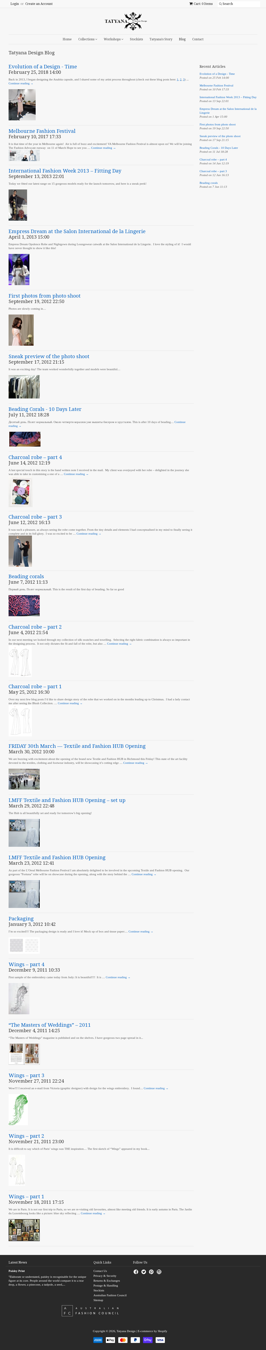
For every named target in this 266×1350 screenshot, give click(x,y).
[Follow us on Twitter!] (144, 1273)
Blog (182, 39)
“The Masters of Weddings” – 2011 (50, 1025)
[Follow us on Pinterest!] (152, 1273)
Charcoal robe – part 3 (35, 517)
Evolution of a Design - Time (43, 67)
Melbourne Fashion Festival (42, 131)
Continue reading (135, 762)
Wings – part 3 (26, 1075)
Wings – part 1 (26, 1196)
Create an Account (39, 4)
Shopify (162, 1331)
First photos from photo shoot (45, 296)
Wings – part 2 (26, 1136)
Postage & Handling (105, 1285)
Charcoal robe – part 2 (35, 627)
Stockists (136, 39)
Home (67, 39)
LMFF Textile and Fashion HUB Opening (57, 857)
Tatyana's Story (161, 39)
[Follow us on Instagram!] (160, 1273)
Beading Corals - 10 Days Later (45, 409)
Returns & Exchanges (106, 1280)
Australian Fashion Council (110, 1295)
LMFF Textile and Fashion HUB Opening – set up (67, 800)
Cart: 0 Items (203, 4)
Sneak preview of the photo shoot (49, 356)
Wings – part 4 (26, 964)
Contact (197, 39)
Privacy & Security (104, 1275)
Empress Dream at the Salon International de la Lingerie (77, 231)
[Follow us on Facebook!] (136, 1273)
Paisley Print (17, 1270)
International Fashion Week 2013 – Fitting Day (65, 171)
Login (15, 4)
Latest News (18, 1262)
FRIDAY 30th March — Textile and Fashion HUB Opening (77, 746)
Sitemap (98, 1300)
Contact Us (100, 1270)
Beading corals (26, 576)
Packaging (21, 919)
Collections (86, 39)
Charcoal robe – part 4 (35, 457)
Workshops (112, 39)
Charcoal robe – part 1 (35, 686)
